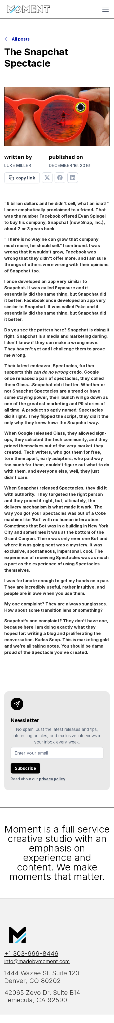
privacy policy (52, 779)
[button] (104, 9)
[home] (28, 9)
